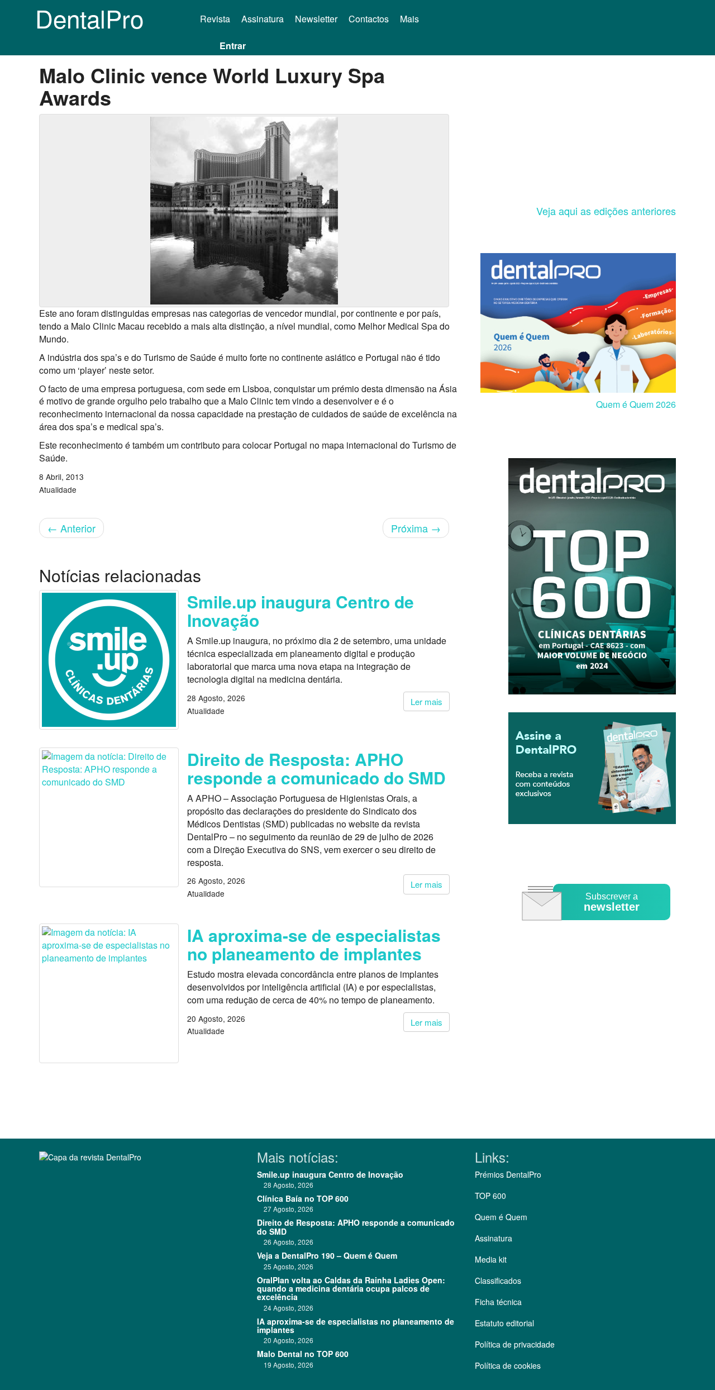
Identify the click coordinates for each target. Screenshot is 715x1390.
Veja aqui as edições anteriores (606, 210)
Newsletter (316, 18)
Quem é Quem (501, 1216)
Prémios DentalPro (508, 1174)
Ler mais (426, 701)
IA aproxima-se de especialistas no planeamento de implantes (314, 944)
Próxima (416, 528)
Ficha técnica (498, 1301)
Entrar (233, 45)
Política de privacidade (515, 1344)
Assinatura (262, 18)
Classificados (498, 1280)
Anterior (71, 528)
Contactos (369, 18)
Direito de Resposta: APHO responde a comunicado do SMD (316, 768)
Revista (215, 18)
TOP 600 (490, 1195)
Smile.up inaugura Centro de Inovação (300, 610)
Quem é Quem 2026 (636, 404)
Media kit (491, 1259)
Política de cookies (508, 1365)
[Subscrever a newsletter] (597, 928)
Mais (410, 18)
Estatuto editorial (504, 1323)
